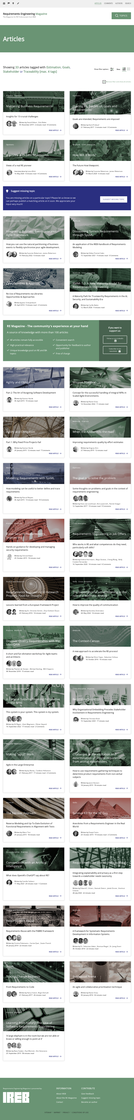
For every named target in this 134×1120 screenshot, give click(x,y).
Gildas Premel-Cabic (96, 253)
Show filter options (101, 69)
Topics (123, 15)
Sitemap (48, 1112)
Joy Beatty (31, 770)
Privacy (66, 1112)
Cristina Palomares (21, 943)
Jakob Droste (112, 888)
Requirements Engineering (25, 15)
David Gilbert (32, 122)
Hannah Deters (100, 888)
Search (128, 3)
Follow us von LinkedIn (115, 338)
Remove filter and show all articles (118, 82)
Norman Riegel (103, 946)
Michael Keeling (36, 669)
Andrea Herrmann (87, 559)
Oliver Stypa (98, 657)
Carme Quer (35, 943)
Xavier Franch (45, 943)
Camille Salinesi (28, 881)
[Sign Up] (4, 3)
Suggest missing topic (113, 199)
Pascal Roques (27, 497)
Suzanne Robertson (101, 171)
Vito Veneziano (41, 1051)
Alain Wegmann (28, 724)
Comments (108, 3)
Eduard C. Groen (87, 888)
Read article (54, 130)
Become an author (89, 1102)
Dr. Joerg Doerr (115, 946)
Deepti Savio (93, 832)
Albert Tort (26, 832)
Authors (119, 3)
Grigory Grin (93, 448)
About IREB (61, 1093)
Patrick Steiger (115, 504)
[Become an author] (18, 3)
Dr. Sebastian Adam (88, 946)
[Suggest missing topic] (13, 3)
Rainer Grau (93, 402)
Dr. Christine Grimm (35, 611)
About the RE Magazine (66, 1098)
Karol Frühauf (94, 125)
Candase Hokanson (43, 770)
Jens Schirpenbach (29, 303)
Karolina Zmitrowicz (96, 611)
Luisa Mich (32, 171)
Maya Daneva (101, 559)
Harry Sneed (32, 993)
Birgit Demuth (43, 993)
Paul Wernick (30, 1051)
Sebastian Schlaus (111, 657)
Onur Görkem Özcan (51, 611)
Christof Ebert (27, 556)
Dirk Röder (42, 122)
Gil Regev (18, 724)
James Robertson (116, 171)
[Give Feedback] (9, 3)
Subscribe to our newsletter (115, 350)
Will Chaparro (48, 669)
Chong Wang (112, 559)
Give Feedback (87, 1093)
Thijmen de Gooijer (21, 669)
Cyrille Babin (93, 305)
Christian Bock (94, 718)
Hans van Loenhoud (88, 504)
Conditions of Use (80, 1112)
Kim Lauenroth (102, 504)
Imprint (57, 1112)
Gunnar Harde (27, 398)
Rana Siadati (19, 1051)
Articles (98, 3)
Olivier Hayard (41, 724)
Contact (59, 1102)
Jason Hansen (94, 783)
